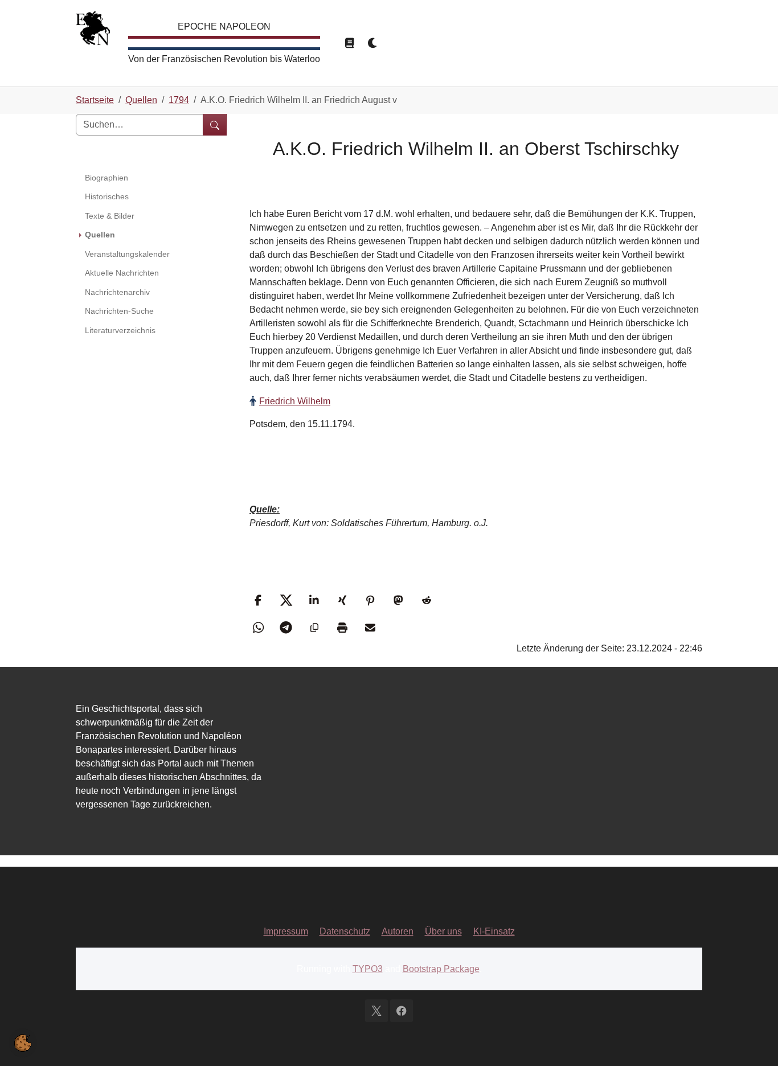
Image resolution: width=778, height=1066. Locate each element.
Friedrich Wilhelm (294, 401)
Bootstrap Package (441, 969)
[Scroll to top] (753, 1041)
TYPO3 (368, 969)
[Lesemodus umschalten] (349, 43)
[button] (259, 600)
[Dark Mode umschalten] (373, 43)
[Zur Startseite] (93, 31)
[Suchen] (215, 125)
